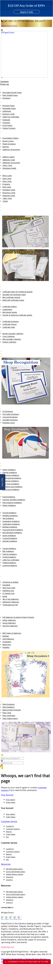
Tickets (5, 201)
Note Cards (6, 178)
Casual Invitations (9, 548)
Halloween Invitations (10, 475)
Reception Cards (8, 190)
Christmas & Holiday (10, 582)
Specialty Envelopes (10, 420)
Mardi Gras (6, 644)
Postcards (6, 122)
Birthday (5, 636)
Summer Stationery (10, 626)
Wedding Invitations (10, 515)
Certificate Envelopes (10, 321)
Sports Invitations (9, 535)
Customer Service (9, 821)
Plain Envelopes (8, 704)
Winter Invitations (9, 505)
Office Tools (7, 165)
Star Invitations (8, 518)
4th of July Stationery (10, 599)
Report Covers (8, 141)
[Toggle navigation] (2, 77)
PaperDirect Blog (9, 25)
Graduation (6, 642)
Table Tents (7, 198)
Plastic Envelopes (9, 144)
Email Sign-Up (7, 947)
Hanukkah (6, 585)
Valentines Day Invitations (12, 486)
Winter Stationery (9, 620)
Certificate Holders (9, 306)
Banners (5, 147)
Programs (6, 184)
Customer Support (13, 829)
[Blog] (7, 918)
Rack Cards (6, 187)
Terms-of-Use (31, 959)
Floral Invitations (8, 497)
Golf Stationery (8, 639)
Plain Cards (6, 713)
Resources (6, 864)
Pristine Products (8, 128)
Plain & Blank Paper (10, 95)
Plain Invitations (8, 707)
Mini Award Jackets (9, 312)
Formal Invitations (9, 513)
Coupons (9, 880)
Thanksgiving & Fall (10, 605)
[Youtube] (3, 918)
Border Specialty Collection (12, 333)
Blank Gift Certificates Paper (13, 300)
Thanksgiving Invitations (11, 478)
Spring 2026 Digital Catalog (15, 872)
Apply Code (26, 11)
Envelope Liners (8, 422)
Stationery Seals (8, 160)
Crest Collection (8, 336)
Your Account (7, 795)
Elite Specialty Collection (11, 339)
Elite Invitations (8, 551)
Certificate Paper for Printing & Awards (17, 292)
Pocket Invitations (9, 557)
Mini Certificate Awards (11, 297)
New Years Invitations (10, 484)
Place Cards (7, 181)
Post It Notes (7, 125)
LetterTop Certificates (10, 117)
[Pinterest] (15, 918)
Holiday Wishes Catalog (14, 874)
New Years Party (8, 588)
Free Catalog (10, 800)
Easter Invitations (9, 469)
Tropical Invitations (9, 538)
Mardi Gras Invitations (10, 489)
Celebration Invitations (11, 524)
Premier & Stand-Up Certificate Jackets (17, 315)
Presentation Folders (10, 138)
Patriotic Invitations (9, 472)
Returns (9, 831)
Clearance (9, 877)
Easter (4, 596)
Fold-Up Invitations (9, 554)
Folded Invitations (9, 562)
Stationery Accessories (11, 149)
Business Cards (8, 114)
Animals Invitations (9, 541)
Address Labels (8, 157)
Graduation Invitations (11, 521)
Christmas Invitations (10, 481)
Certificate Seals (8, 327)
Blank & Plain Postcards (11, 710)
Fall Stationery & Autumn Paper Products (18, 617)
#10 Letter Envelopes (10, 414)
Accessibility (17, 959)
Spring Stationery (9, 623)
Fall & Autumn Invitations (12, 502)
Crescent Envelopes (10, 417)
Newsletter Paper (9, 108)
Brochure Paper (8, 105)
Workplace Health (9, 168)
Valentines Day (8, 590)
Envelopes (6, 98)
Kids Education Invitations (12, 532)
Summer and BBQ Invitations (13, 499)
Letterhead (6, 111)
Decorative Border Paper (12, 92)
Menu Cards (7, 175)
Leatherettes (7, 309)
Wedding (5, 647)
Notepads (6, 120)
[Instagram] (19, 918)
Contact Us (10, 826)
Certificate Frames (9, 324)
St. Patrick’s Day (8, 593)
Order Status (10, 802)
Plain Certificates (8, 715)
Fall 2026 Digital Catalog (14, 869)
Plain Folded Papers (10, 718)
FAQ (7, 837)
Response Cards (8, 193)
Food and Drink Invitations (12, 530)
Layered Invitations (9, 565)
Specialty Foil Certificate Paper (14, 294)
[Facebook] (11, 918)
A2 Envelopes (7, 411)
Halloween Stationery (10, 602)
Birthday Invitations (9, 527)
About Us (5, 959)
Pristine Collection (9, 342)
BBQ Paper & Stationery (11, 633)
